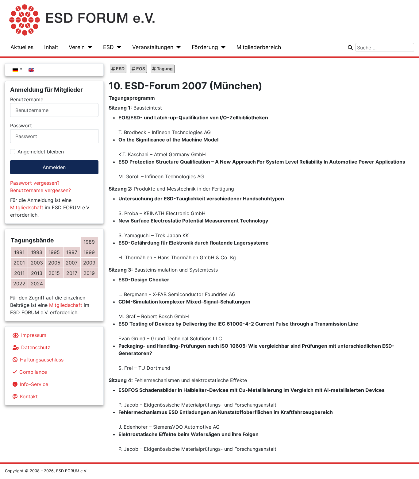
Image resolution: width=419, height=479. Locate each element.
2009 (89, 263)
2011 (19, 273)
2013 (36, 273)
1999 (89, 252)
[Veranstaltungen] (177, 47)
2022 (19, 283)
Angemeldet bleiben (40, 152)
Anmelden (54, 167)
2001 (19, 263)
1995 (54, 252)
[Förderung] (222, 47)
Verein (77, 47)
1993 (36, 252)
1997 (71, 252)
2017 (71, 273)
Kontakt (29, 396)
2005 (54, 263)
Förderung (205, 47)
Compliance (33, 372)
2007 (72, 263)
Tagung (164, 68)
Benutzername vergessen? (40, 190)
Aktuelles (21, 47)
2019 (89, 273)
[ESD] (117, 47)
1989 (89, 242)
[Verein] (88, 47)
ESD (108, 47)
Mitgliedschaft (26, 207)
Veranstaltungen (152, 47)
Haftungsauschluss (41, 360)
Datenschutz (35, 347)
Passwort (21, 125)
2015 (54, 273)
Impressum (33, 335)
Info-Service (34, 384)
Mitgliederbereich (258, 47)
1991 (19, 252)
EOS (140, 68)
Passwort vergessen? (35, 183)
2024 (37, 283)
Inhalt (51, 47)
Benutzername (26, 99)
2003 (37, 263)
